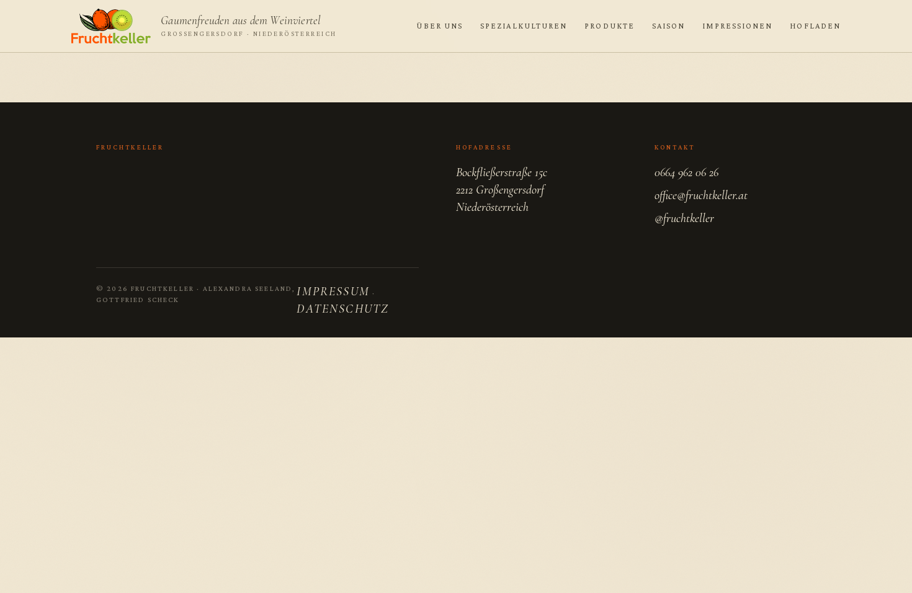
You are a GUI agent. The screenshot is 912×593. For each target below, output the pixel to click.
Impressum (333, 291)
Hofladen (815, 25)
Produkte (609, 25)
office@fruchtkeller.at (701, 195)
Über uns (439, 25)
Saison (668, 25)
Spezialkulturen (523, 25)
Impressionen (737, 25)
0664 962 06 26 (686, 172)
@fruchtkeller (684, 218)
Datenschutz (343, 308)
